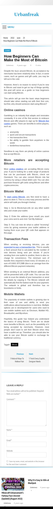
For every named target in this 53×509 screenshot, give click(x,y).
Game (7, 51)
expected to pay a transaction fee (19, 247)
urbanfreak (26, 14)
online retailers (16, 169)
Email (9, 440)
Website (10, 451)
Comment (11, 399)
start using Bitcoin (16, 197)
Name (9, 430)
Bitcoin (14, 344)
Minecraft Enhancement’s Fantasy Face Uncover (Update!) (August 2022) (13, 495)
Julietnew (9, 65)
